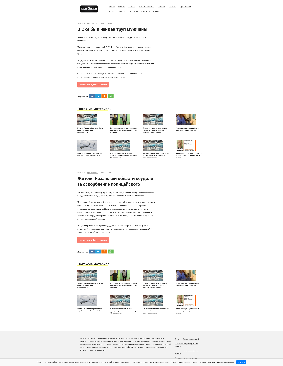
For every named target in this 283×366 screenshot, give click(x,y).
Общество (161, 7)
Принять (241, 362)
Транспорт (122, 11)
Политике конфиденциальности (220, 362)
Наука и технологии (146, 7)
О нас (177, 339)
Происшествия (185, 7)
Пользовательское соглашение (186, 358)
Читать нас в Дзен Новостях (93, 84)
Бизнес (112, 7)
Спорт (111, 11)
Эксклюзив (145, 11)
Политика (172, 7)
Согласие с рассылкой (191, 339)
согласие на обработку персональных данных (179, 362)
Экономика (133, 11)
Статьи (156, 11)
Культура (131, 7)
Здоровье (121, 7)
